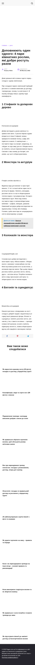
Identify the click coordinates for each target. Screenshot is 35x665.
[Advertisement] (17, 26)
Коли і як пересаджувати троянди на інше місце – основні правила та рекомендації (16, 566)
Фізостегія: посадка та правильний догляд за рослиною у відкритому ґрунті (16, 493)
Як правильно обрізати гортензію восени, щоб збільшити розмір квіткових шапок (15, 442)
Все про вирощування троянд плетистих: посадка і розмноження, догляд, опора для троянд (16, 468)
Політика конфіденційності (10, 657)
